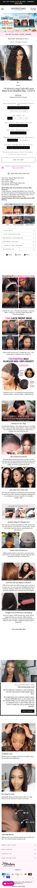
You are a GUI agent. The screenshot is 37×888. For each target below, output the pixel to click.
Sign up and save (9, 858)
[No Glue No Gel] (18, 778)
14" (10, 118)
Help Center (7, 849)
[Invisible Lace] (18, 737)
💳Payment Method (10, 241)
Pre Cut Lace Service (19, 154)
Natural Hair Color (18, 133)
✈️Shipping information (13, 238)
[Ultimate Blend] (18, 818)
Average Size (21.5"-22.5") (18, 147)
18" (21, 118)
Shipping (12, 97)
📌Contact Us (8, 249)
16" (15, 118)
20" (27, 118)
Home (18, 85)
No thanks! (12, 140)
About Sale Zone (9, 845)
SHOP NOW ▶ (28, 711)
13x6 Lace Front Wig (18, 110)
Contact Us (6, 853)
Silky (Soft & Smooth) (18, 125)
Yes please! (23, 140)
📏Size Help (8, 230)
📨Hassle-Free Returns (13, 245)
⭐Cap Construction (11, 234)
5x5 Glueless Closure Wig (18, 107)
